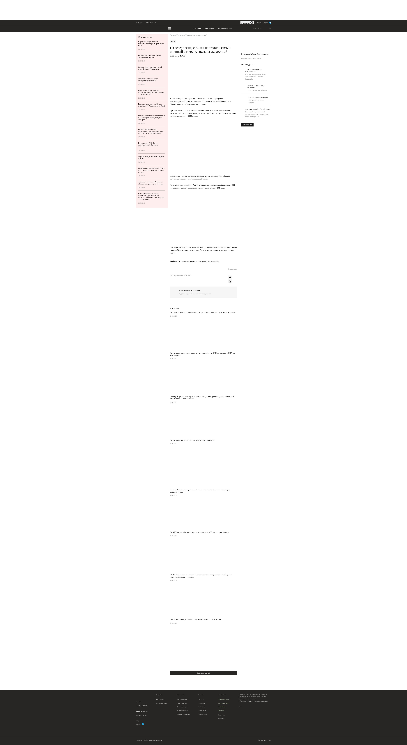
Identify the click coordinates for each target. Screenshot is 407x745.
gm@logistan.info (141, 715)
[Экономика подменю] (213, 28)
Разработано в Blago (264, 740)
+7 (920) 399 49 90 (141, 705)
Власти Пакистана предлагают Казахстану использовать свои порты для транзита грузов (199, 491)
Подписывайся (213, 261)
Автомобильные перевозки (196, 35)
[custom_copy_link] (230, 273)
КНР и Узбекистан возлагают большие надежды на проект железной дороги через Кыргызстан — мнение (201, 576)
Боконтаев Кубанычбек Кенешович (255, 54)
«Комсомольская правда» (195, 104)
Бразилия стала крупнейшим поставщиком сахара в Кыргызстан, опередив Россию (151, 92)
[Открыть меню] (169, 28)
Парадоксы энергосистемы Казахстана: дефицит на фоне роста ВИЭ (151, 43)
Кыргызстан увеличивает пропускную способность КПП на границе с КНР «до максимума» (150, 131)
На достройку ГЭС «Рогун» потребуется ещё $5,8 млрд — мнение (149, 145)
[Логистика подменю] (200, 28)
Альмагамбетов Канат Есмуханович (254, 70)
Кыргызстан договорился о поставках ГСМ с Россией (192, 440)
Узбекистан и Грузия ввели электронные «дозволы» (148, 80)
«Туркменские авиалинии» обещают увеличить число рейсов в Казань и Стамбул (151, 170)
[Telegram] (232, 277)
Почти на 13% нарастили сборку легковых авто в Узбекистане (195, 619)
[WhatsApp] (232, 281)
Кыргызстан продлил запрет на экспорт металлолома (149, 56)
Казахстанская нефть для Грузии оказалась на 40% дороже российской (151, 105)
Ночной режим (245, 23)
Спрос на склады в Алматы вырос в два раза (151, 157)
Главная (173, 35)
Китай (173, 41)
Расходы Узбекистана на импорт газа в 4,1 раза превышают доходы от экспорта (151, 117)
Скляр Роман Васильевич (258, 97)
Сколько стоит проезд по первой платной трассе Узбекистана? (150, 68)
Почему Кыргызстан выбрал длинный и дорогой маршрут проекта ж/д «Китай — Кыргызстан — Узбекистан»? (151, 196)
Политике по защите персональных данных (254, 701)
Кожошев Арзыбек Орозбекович (257, 109)
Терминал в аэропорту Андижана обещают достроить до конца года (150, 183)
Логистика (181, 35)
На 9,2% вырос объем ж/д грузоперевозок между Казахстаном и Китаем (199, 532)
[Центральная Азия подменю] (231, 28)
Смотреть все (247, 124)
